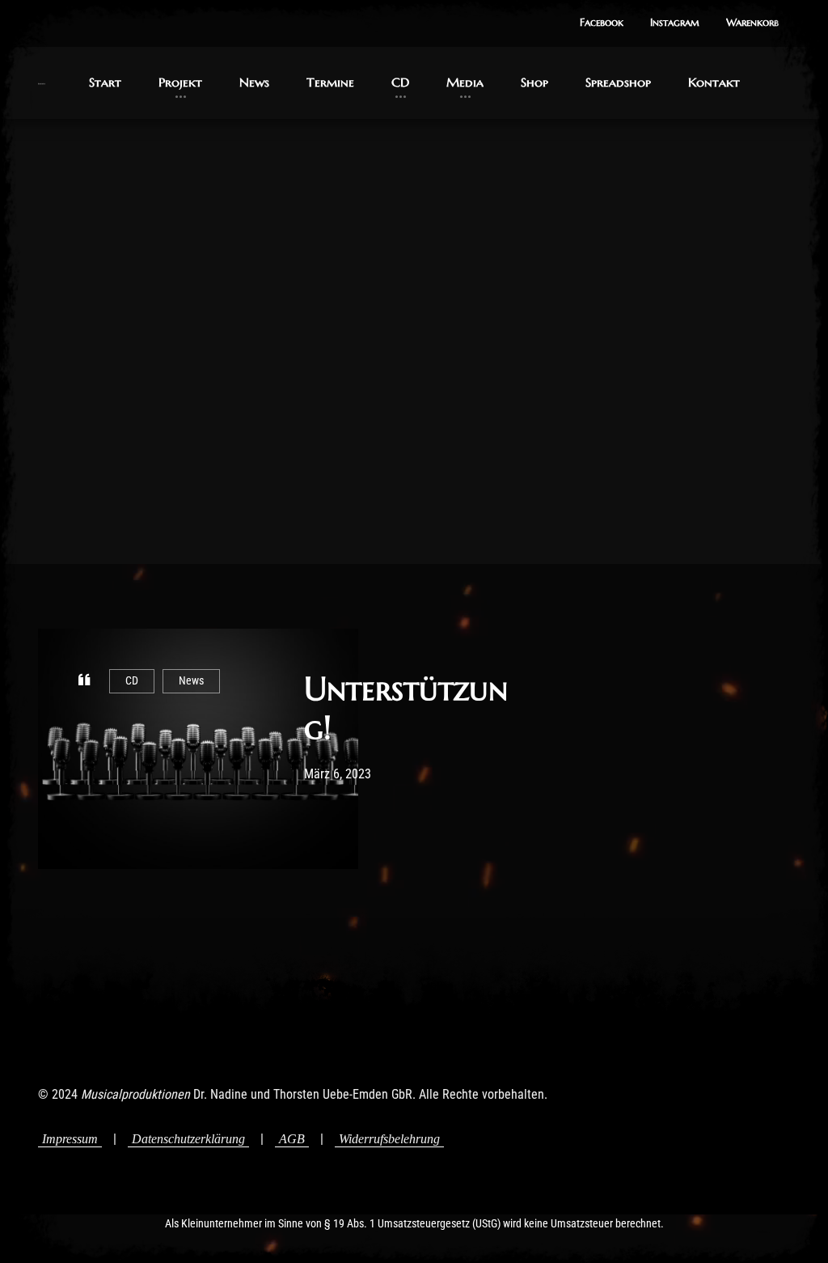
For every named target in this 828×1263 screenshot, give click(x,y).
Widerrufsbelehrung (389, 1139)
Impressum (70, 1139)
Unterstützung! (406, 708)
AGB (292, 1139)
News (191, 681)
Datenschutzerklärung (188, 1139)
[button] (601, 23)
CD (131, 681)
